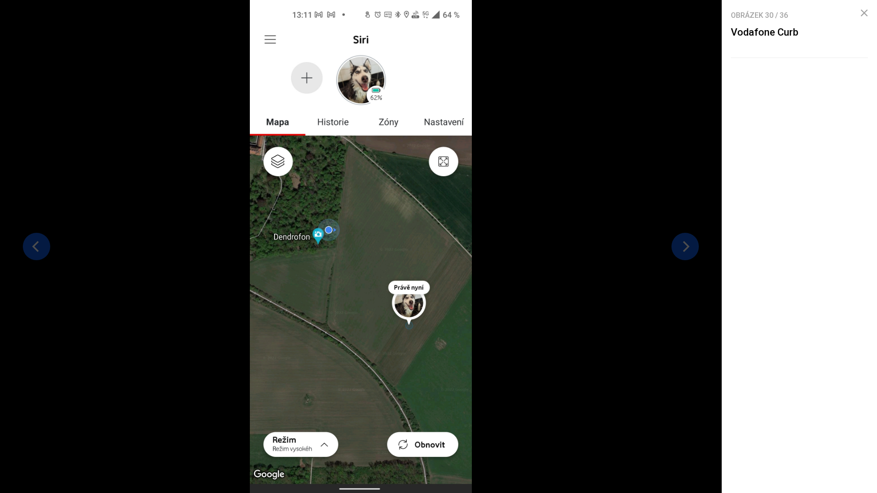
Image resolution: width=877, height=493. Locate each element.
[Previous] (36, 246)
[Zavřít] (864, 13)
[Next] (685, 246)
